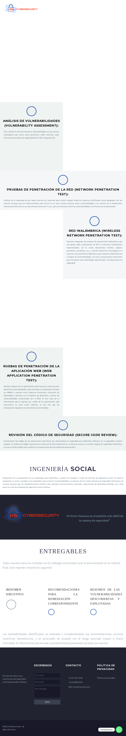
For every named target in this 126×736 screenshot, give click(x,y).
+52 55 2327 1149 (76, 678)
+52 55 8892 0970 (76, 682)
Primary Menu (119, 10)
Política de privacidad (106, 678)
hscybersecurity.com (81, 687)
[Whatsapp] (119, 729)
